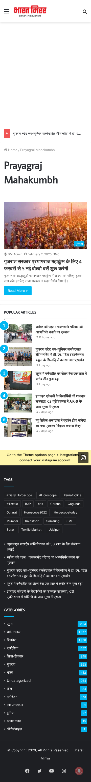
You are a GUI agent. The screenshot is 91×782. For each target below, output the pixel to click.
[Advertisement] (45, 80)
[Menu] (6, 13)
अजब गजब (14, 721)
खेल (9, 689)
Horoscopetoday (65, 512)
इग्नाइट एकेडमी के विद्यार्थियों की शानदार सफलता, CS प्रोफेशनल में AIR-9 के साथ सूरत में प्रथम (60, 401)
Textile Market (31, 529)
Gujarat (12, 512)
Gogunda (74, 504)
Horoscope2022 (35, 512)
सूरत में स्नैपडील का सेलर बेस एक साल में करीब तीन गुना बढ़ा (44, 584)
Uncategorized (19, 680)
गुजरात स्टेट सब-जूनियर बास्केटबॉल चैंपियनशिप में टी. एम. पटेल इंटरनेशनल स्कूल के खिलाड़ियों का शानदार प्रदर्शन (60, 354)
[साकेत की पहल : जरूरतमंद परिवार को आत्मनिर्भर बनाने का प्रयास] (18, 333)
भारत (10, 672)
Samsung (52, 521)
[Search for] (84, 13)
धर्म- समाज (13, 632)
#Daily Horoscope (19, 495)
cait (40, 504)
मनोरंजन (12, 697)
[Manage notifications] (79, 771)
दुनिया (10, 713)
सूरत (10, 624)
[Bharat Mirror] (30, 11)
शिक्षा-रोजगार (15, 656)
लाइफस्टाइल (15, 705)
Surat (10, 529)
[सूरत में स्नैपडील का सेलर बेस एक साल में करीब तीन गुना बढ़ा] (18, 380)
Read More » (18, 291)
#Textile (12, 504)
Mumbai (12, 521)
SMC (70, 521)
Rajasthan (32, 521)
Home (12, 150)
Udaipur (54, 529)
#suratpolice (72, 495)
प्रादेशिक (12, 648)
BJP (28, 504)
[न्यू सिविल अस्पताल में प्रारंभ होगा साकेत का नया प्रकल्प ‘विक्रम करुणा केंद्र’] (18, 427)
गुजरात (11, 664)
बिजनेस (11, 640)
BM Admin (15, 254)
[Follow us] (83, 457)
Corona (55, 504)
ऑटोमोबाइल (14, 729)
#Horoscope (48, 495)
